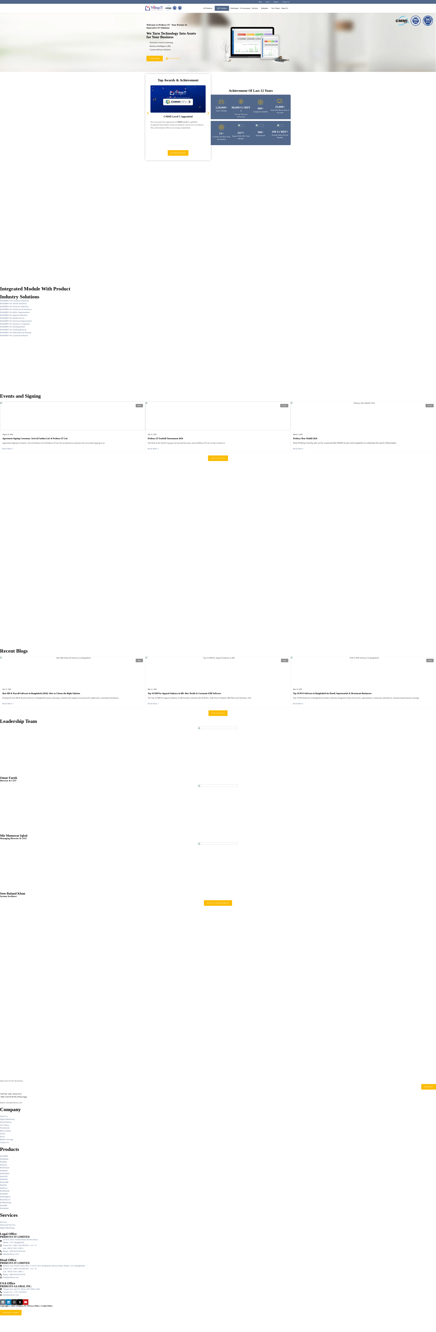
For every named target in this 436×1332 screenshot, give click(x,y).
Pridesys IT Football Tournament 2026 (165, 438)
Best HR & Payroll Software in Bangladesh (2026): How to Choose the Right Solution (41, 693)
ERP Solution (222, 8)
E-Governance (245, 8)
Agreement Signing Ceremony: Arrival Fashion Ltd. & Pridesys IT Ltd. (35, 438)
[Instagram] (14, 1302)
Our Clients (275, 8)
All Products (207, 8)
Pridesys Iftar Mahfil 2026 (305, 438)
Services (255, 8)
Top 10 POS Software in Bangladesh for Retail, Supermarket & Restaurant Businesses (332, 693)
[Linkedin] (8, 1302)
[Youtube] (25, 1302)
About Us (284, 8)
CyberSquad (234, 8)
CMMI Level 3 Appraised (178, 116)
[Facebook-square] (3, 1302)
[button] (148, 113)
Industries (264, 8)
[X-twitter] (20, 1302)
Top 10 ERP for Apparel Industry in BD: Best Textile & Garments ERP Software (184, 693)
